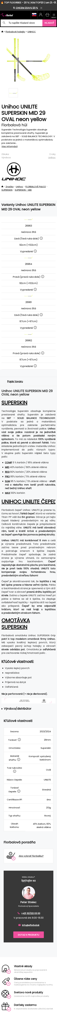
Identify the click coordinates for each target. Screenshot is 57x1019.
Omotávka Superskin (15, 624)
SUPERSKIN (6, 189)
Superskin (14, 402)
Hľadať (49, 23)
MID (7, 467)
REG (7, 472)
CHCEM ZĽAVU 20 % (27, 8)
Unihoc (52, 157)
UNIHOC (31, 31)
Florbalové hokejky (15, 31)
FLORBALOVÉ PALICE (35, 186)
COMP (8, 462)
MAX (7, 493)
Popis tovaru (15, 381)
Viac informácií (9, 146)
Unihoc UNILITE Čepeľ (28, 501)
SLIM (7, 481)
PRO (7, 476)
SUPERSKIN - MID (23, 189)
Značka (9, 186)
